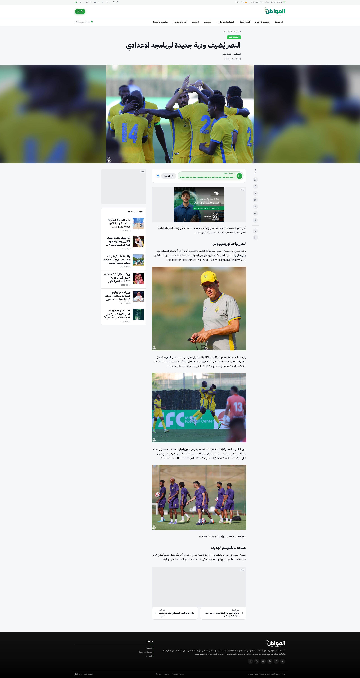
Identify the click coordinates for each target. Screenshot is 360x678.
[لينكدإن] (255, 199)
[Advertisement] (199, 587)
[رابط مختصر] (255, 213)
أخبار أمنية (245, 22)
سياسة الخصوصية (145, 652)
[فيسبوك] (103, 2)
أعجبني (167, 175)
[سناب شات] (91, 2)
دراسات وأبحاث (160, 22)
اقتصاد (207, 22)
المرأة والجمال (180, 22)
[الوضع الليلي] (80, 2)
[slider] (207, 177)
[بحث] (118, 2)
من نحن (149, 648)
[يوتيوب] (95, 2)
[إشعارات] (113, 2)
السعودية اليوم (262, 22)
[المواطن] (275, 11)
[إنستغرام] (99, 2)
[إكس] (255, 193)
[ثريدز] (87, 2)
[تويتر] (107, 2)
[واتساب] (255, 179)
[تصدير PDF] (255, 220)
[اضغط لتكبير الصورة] (180, 114)
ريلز (78, 11)
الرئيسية (279, 22)
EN (76, 2)
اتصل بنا (149, 656)
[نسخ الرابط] (255, 206)
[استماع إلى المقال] (255, 237)
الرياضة (195, 22)
